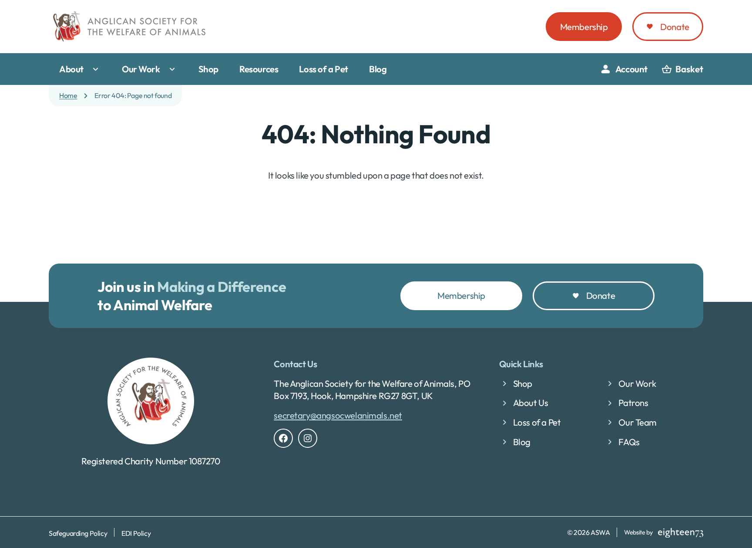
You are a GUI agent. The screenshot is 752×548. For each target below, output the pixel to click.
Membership (584, 26)
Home (68, 95)
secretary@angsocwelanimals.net (338, 415)
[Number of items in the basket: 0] (682, 69)
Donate (674, 26)
